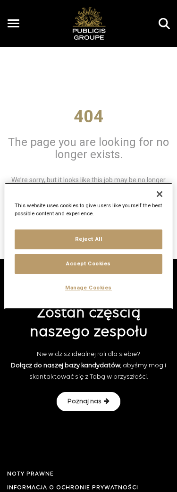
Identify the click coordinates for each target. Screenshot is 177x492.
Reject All (88, 239)
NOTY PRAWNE (30, 474)
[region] (88, 246)
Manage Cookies (88, 287)
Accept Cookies (88, 263)
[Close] (159, 194)
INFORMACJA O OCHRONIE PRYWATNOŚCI (72, 488)
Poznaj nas (84, 401)
